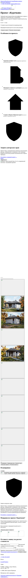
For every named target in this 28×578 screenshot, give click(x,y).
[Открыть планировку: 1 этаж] (14, 473)
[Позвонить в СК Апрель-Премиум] (13, 8)
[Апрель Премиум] (5, 2)
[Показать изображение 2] (13, 304)
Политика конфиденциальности (8, 575)
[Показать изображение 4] (13, 337)
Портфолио (8, 1)
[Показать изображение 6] (13, 370)
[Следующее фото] (2, 277)
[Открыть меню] (1, 8)
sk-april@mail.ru (4, 561)
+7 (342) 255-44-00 (5, 3)
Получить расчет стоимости (7, 529)
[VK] (13, 536)
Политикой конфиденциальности (9, 551)
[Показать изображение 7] (13, 386)
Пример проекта (18, 1)
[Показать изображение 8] (13, 403)
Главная (2, 9)
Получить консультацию (14, 30)
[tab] (4, 463)
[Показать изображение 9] (13, 419)
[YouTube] (4, 536)
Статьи (12, 1)
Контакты (18, 3)
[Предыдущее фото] (1, 277)
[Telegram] (21, 536)
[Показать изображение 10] (13, 436)
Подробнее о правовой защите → (9, 157)
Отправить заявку (22, 551)
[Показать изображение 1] (13, 287)
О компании (13, 3)
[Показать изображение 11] (13, 453)
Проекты (3, 1)
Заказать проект (4, 30)
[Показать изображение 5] (13, 353)
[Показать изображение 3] (13, 320)
